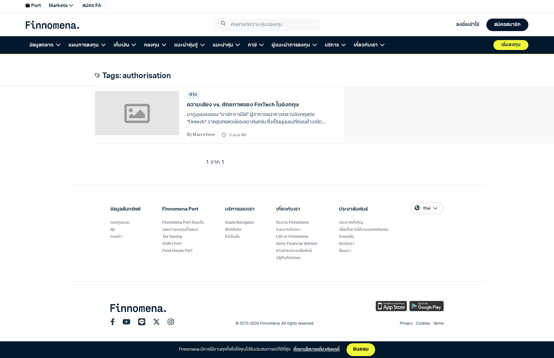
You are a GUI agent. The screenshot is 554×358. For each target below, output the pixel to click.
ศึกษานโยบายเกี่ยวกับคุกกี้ (316, 349)
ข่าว (193, 95)
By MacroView (201, 135)
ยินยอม (361, 349)
